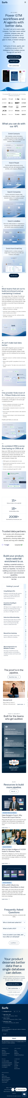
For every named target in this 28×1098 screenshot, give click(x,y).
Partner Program (5, 1080)
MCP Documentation (6, 1079)
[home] (4, 2)
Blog (3, 1074)
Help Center (4, 1076)
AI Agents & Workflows (19, 1055)
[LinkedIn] (15, 1011)
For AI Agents (4, 1067)
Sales (15, 1050)
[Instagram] (17, 1011)
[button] (25, 2)
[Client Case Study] (23, 103)
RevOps (16, 1052)
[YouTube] (19, 1011)
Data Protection (7, 1091)
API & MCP (4, 1052)
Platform (3, 1050)
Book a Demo (17, 1068)
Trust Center (4, 1082)
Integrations (4, 1055)
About (15, 1061)
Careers (16, 1064)
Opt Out (14, 1093)
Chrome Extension (6, 1053)
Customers (16, 1062)
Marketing (16, 1053)
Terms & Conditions (8, 1089)
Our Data (16, 1065)
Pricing (15, 1067)
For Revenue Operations (7, 1064)
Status (7, 1087)
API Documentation (6, 1077)
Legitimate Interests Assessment (17, 1091)
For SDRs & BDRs (5, 1061)
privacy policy (20, 1041)
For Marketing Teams (6, 1065)
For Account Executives (7, 1062)
